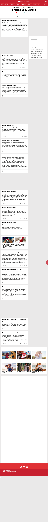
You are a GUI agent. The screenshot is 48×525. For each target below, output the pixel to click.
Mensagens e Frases (25, 7)
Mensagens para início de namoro (36, 53)
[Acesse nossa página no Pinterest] (24, 467)
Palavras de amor (34, 39)
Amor (33, 7)
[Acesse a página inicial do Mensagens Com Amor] (24, 1)
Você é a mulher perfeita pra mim (36, 51)
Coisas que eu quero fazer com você (37, 49)
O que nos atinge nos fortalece (36, 55)
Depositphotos (13, 471)
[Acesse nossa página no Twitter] (21, 467)
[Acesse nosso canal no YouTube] (27, 467)
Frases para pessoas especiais (36, 45)
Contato (39, 470)
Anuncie (43, 470)
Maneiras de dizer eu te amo (35, 47)
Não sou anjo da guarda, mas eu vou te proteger (37, 43)
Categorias (16, 7)
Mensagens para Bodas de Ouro (36, 57)
